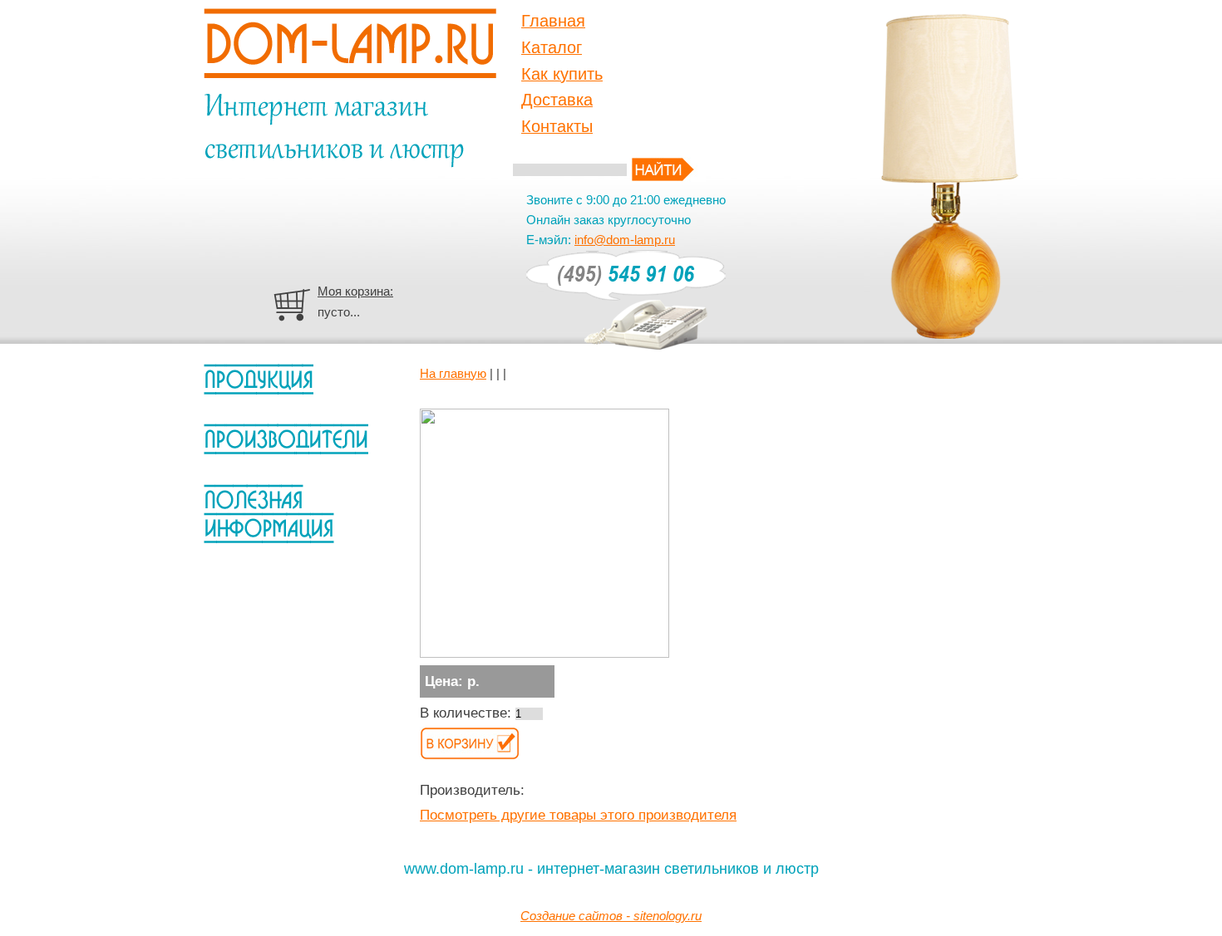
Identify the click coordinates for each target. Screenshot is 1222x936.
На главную (453, 373)
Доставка (557, 100)
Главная (553, 21)
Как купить (562, 74)
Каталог (551, 47)
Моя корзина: (355, 291)
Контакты (557, 126)
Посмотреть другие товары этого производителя (578, 815)
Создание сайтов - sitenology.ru (611, 916)
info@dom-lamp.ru (624, 240)
